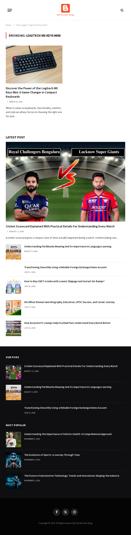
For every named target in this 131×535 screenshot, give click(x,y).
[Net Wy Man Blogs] (65, 10)
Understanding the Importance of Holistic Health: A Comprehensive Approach (68, 434)
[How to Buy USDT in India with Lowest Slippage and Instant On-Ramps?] (13, 286)
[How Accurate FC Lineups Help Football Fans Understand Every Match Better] (13, 328)
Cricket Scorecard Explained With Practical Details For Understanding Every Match (60, 226)
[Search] (121, 10)
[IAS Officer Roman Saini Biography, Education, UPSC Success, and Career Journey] (13, 307)
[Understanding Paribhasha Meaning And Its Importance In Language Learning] (13, 252)
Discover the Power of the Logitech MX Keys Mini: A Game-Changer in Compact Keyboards (32, 92)
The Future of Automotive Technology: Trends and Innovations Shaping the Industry (71, 475)
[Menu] (10, 10)
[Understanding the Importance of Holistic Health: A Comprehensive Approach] (13, 439)
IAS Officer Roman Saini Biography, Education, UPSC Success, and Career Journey (69, 302)
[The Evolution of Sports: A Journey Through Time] (13, 460)
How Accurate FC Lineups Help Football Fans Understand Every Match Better (67, 323)
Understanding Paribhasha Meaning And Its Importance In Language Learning (67, 246)
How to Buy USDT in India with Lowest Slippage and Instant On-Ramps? (64, 281)
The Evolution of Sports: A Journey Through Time (52, 454)
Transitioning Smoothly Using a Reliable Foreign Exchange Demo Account (65, 267)
